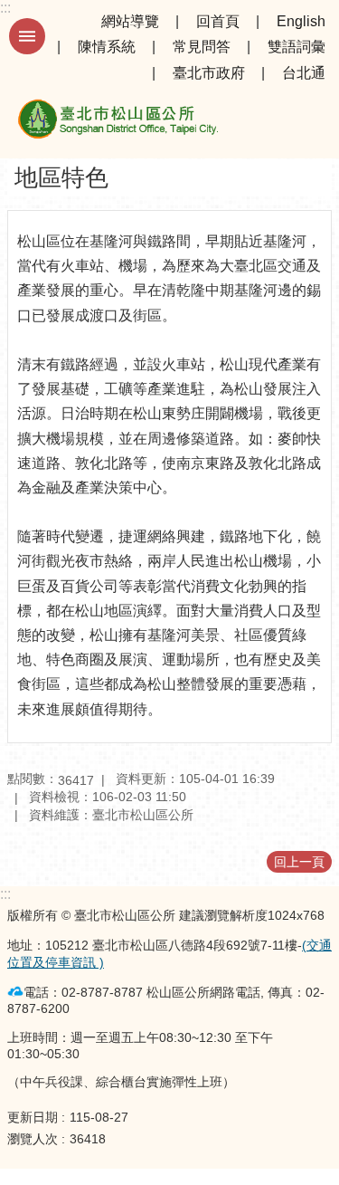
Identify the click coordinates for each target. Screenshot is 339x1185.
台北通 (303, 73)
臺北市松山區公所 (117, 122)
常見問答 (202, 46)
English (301, 21)
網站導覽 (130, 21)
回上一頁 (299, 862)
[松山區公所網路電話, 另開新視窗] (15, 992)
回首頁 (218, 21)
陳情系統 (107, 46)
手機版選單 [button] (27, 36)
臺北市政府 (209, 73)
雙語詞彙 (296, 46)
